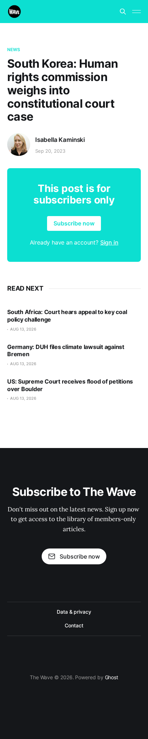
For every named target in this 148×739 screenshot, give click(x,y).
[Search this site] (122, 11)
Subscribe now (74, 223)
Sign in (109, 242)
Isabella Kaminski (60, 139)
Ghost (112, 677)
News (13, 49)
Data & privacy (74, 612)
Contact (74, 625)
